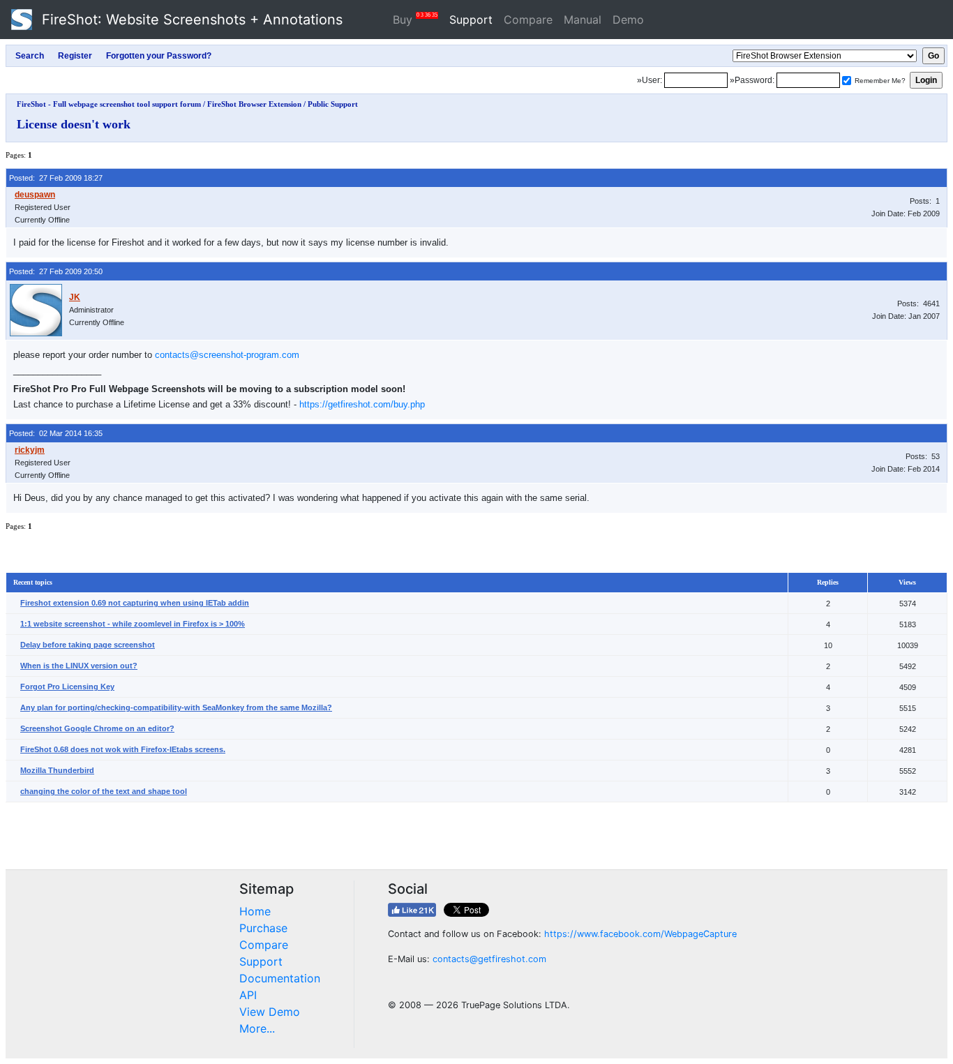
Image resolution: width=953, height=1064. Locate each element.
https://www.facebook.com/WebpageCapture (640, 934)
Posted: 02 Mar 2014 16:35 (56, 433)
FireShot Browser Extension (254, 104)
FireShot (190, 19)
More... (257, 1028)
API (248, 995)
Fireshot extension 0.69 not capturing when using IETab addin (134, 603)
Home (255, 911)
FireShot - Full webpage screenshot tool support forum (109, 104)
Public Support (333, 104)
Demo (628, 20)
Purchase (263, 928)
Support (471, 20)
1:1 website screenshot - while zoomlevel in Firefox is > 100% (132, 624)
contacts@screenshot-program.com (227, 355)
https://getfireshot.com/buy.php (362, 404)
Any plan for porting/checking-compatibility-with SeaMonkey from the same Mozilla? (176, 707)
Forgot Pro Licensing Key (67, 686)
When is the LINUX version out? (78, 665)
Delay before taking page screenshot (87, 644)
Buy (415, 19)
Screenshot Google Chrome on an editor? (97, 728)
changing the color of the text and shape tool (103, 791)
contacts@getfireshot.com (489, 959)
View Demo (269, 1012)
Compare (528, 20)
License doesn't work (73, 124)
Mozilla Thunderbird (57, 770)
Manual (582, 20)
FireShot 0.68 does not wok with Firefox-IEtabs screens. (122, 749)
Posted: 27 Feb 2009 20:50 (56, 271)
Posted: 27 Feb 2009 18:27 (56, 178)
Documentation (279, 978)
